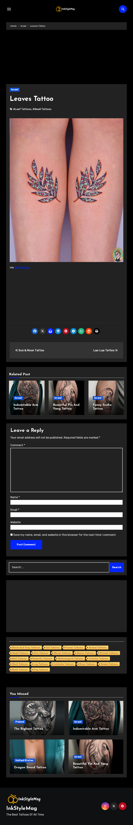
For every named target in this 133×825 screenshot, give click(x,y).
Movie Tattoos (62, 653)
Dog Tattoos (40, 669)
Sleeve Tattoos (85, 653)
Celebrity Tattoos (63, 664)
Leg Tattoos (40, 664)
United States (24, 760)
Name (15, 497)
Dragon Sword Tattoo (30, 767)
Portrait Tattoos (109, 653)
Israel (14, 89)
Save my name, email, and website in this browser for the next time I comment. (64, 534)
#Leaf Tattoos (22, 109)
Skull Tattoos (20, 664)
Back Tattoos (20, 669)
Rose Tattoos (87, 664)
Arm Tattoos (41, 653)
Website (15, 522)
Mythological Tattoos (70, 658)
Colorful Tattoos (98, 658)
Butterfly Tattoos (42, 658)
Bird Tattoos (19, 658)
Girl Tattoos (53, 647)
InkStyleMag (21, 808)
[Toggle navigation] (9, 9)
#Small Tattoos (42, 109)
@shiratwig (22, 267)
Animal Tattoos (98, 647)
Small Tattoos (20, 653)
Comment (17, 445)
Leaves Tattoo (31, 99)
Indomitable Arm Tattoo (91, 729)
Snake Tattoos (109, 664)
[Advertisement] (67, 58)
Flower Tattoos (74, 647)
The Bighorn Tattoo (28, 729)
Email (14, 509)
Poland (19, 721)
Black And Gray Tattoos (26, 647)
